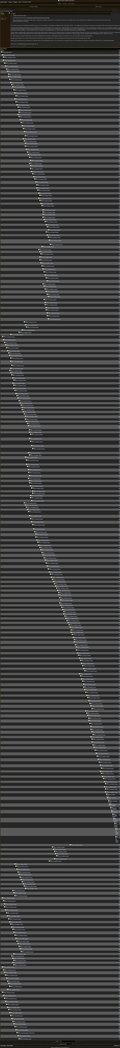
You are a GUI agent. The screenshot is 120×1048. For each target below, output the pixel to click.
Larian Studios (4, 2)
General (15, 2)
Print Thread (3, 9)
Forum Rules (3, 1045)
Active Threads (71, 3)
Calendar (65, 3)
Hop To (57, 1041)
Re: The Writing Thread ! (7, 11)
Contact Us (116, 1045)
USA (5, 19)
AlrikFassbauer (116, 11)
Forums (10, 2)
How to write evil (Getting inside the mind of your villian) (38, 17)
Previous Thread (34, 6)
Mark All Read (10, 1045)
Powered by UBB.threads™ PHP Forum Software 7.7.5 (60, 1047)
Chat (20, 2)
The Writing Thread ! (8, 52)
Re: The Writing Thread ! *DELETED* (26, 1033)
